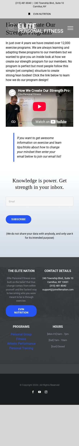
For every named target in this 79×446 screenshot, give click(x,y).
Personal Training (21, 348)
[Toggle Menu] (70, 28)
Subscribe (18, 219)
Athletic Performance (21, 343)
